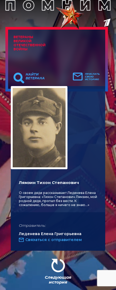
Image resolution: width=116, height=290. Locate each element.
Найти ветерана (35, 76)
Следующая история (58, 280)
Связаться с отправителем (53, 239)
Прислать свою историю (92, 77)
